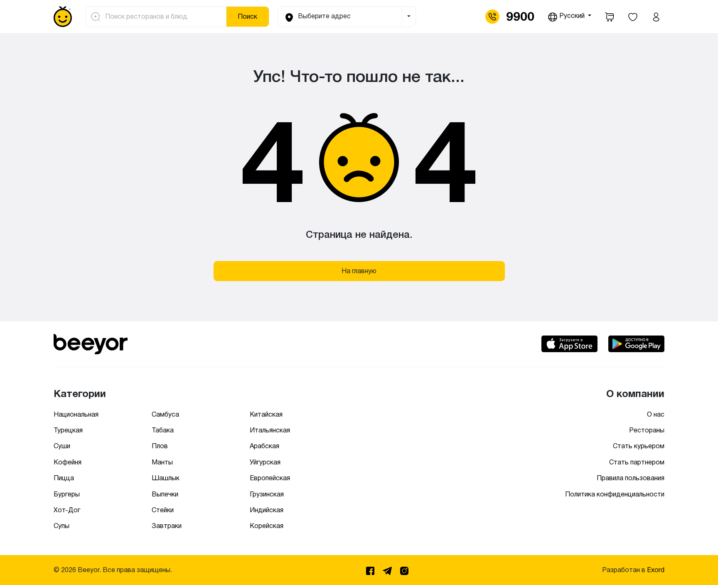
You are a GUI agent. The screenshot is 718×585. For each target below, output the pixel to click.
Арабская (264, 445)
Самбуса (165, 414)
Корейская (266, 525)
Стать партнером (636, 462)
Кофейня (67, 462)
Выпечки (165, 494)
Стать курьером (638, 445)
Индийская (266, 509)
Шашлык (166, 477)
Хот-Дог (67, 509)
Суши (62, 445)
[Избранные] (633, 16)
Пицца (64, 477)
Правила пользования (630, 477)
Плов (160, 445)
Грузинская (267, 494)
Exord (655, 569)
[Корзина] (609, 16)
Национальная (76, 414)
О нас (655, 414)
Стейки (163, 509)
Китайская (266, 414)
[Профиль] (656, 16)
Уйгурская (265, 462)
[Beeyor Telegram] (388, 569)
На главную (359, 270)
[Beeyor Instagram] (404, 569)
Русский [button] (572, 15)
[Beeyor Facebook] (371, 569)
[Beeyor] (91, 342)
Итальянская (270, 430)
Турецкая (68, 430)
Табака (163, 430)
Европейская (270, 477)
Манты (162, 462)
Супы (61, 525)
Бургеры (67, 494)
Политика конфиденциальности (614, 494)
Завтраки (167, 525)
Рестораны (646, 430)
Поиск (247, 16)
